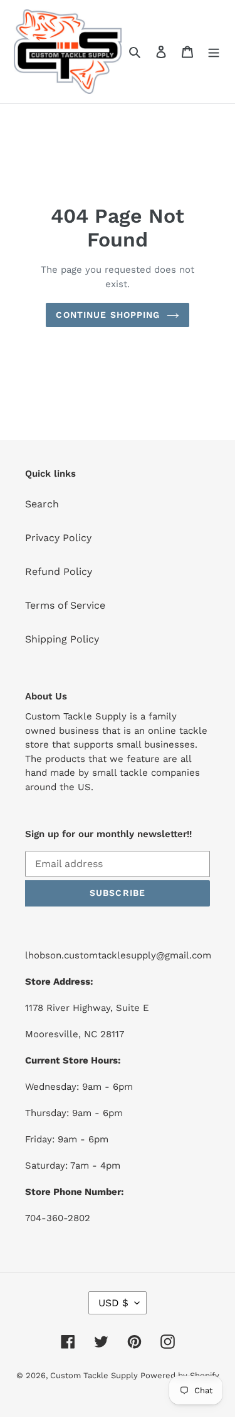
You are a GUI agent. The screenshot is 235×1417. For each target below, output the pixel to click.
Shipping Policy (62, 639)
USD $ (113, 1303)
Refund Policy (58, 571)
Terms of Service (65, 605)
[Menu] (214, 51)
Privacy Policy (58, 538)
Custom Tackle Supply (95, 1375)
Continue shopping (108, 315)
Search (42, 504)
